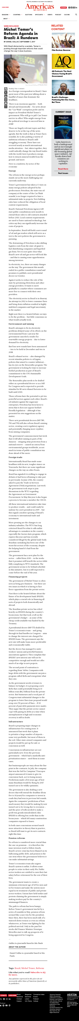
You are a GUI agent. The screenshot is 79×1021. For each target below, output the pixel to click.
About (19, 994)
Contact (19, 999)
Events (50, 14)
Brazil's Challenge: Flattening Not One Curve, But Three (63, 99)
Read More (63, 169)
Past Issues (63, 173)
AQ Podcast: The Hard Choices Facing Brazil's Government (62, 73)
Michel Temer (28, 968)
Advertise (20, 997)
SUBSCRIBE (5, 7)
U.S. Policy (28, 1001)
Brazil (17, 968)
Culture (67, 14)
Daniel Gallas (12, 42)
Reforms (40, 968)
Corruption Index (38, 994)
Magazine (28, 994)
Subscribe (12, 995)
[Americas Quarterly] (39, 7)
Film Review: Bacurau (61, 50)
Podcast (58, 14)
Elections (28, 14)
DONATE (63, 7)
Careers (19, 1001)
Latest (27, 999)
